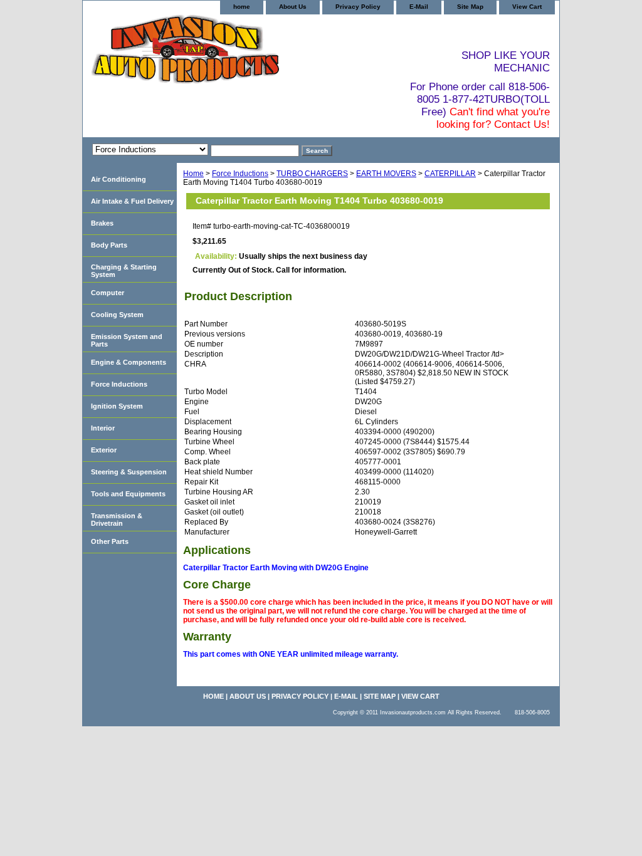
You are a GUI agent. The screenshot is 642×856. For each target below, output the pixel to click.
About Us (293, 6)
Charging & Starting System (124, 270)
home (241, 6)
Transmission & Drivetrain (116, 519)
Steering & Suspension (129, 472)
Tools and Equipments (128, 494)
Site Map (470, 6)
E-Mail (418, 6)
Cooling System (117, 314)
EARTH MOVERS (386, 173)
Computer (107, 292)
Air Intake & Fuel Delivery (132, 201)
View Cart (527, 6)
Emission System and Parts (126, 340)
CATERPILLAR (450, 173)
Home (193, 173)
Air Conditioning (118, 179)
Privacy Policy (358, 6)
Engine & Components (128, 362)
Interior (103, 428)
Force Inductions (240, 173)
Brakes (102, 223)
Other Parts (110, 541)
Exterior (104, 450)
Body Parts (109, 245)
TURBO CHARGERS (312, 173)
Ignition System (117, 406)
